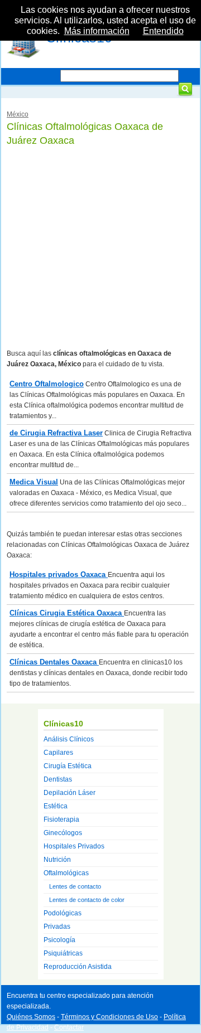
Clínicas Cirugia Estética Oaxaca (66, 613)
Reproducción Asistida (78, 967)
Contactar (69, 1027)
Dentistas (58, 779)
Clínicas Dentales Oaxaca (54, 662)
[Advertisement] (100, 248)
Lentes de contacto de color (87, 899)
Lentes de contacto (75, 886)
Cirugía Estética (68, 766)
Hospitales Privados (74, 846)
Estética (56, 806)
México (17, 114)
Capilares (58, 752)
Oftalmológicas (66, 873)
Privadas (57, 926)
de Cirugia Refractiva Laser (56, 433)
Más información (97, 31)
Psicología (59, 940)
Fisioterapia (61, 819)
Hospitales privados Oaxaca (58, 574)
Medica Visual (33, 482)
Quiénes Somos (31, 1017)
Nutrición (57, 860)
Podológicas (63, 913)
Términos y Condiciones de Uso (109, 1017)
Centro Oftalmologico (46, 384)
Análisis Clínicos (69, 739)
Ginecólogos (63, 833)
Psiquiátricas (63, 953)
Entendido (163, 31)
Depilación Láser (69, 793)
